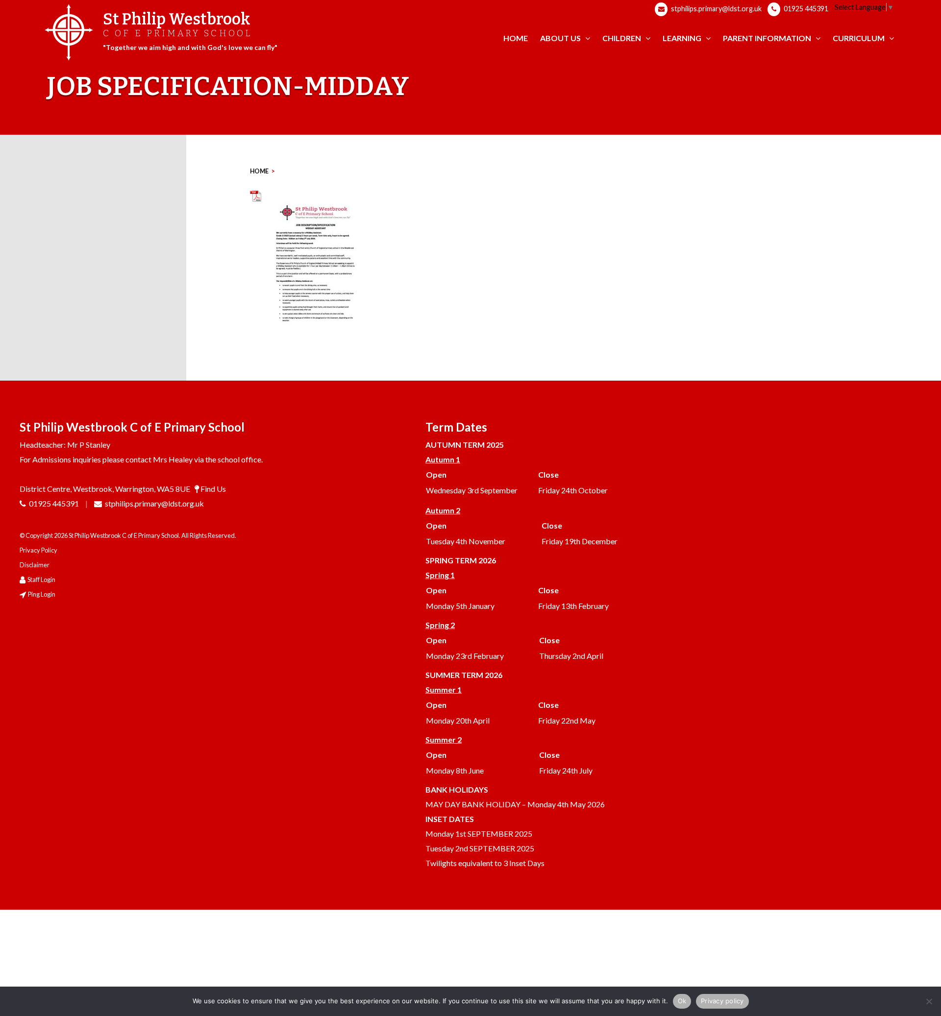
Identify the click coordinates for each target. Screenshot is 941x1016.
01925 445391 (805, 8)
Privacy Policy (38, 550)
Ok (682, 1001)
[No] (929, 1001)
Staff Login (41, 579)
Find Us (213, 488)
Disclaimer (35, 565)
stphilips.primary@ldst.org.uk (715, 8)
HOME (259, 171)
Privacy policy (722, 1001)
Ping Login (41, 594)
